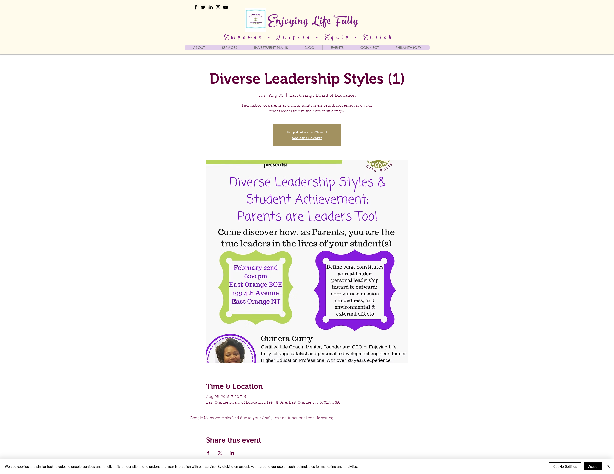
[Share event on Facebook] (208, 453)
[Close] (608, 466)
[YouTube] (225, 7)
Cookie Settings (565, 466)
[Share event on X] (220, 453)
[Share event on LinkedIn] (232, 453)
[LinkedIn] (210, 7)
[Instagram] (218, 7)
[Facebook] (196, 7)
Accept (593, 466)
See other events (307, 138)
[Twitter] (203, 7)
